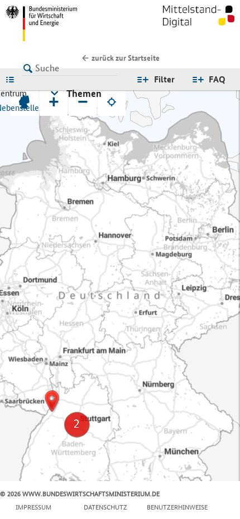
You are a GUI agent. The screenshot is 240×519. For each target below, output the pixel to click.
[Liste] (12, 79)
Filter (164, 79)
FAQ (217, 79)
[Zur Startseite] (198, 23)
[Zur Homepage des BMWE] (61, 23)
